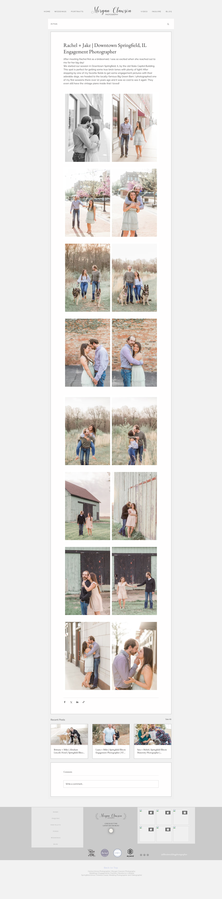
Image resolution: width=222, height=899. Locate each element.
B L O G (55, 844)
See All (168, 719)
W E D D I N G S (55, 838)
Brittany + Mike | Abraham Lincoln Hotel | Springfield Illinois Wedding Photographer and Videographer (69, 751)
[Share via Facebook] (64, 702)
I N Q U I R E (55, 818)
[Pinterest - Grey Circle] (144, 855)
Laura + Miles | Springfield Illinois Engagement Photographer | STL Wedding (111, 751)
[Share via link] (83, 702)
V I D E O (55, 831)
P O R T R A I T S (56, 825)
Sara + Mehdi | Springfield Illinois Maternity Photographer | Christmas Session (152, 751)
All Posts (54, 24)
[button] (168, 24)
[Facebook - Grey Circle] (141, 855)
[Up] (111, 831)
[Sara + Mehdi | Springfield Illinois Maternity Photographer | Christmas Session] (152, 734)
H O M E (55, 812)
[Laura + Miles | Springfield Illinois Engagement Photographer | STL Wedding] (111, 734)
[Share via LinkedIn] (77, 702)
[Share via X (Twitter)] (71, 702)
